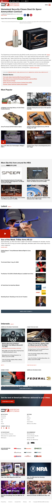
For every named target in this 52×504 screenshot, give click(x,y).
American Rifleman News (34, 370)
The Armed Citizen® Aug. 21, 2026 (10, 262)
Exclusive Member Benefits (32, 436)
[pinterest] (30, 14)
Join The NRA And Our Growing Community (35, 477)
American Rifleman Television (9, 327)
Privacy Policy (3, 501)
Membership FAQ (30, 437)
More (9, 206)
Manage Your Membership (32, 439)
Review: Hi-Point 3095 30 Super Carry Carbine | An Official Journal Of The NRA (13, 198)
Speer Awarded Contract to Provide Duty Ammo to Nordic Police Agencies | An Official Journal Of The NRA (12, 181)
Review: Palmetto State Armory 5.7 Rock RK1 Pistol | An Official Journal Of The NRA (38, 180)
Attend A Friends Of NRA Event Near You (38, 495)
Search (2, 423)
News (2, 15)
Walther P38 (39, 346)
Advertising (3, 416)
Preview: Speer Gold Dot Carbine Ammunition (15, 84)
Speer (48, 55)
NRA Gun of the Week (31, 423)
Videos (28, 420)
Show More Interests (33, 388)
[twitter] (27, 14)
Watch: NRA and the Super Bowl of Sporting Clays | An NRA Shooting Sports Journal (13, 351)
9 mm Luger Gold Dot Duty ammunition (25, 72)
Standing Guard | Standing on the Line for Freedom (14, 297)
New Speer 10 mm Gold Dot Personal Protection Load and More (20, 79)
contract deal (37, 72)
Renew (13, 1)
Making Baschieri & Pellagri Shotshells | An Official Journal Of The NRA (12, 345)
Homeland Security (12, 72)
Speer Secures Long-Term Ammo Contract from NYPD (17, 82)
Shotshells (13, 348)
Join (10, 1)
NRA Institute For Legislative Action (8, 436)
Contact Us (3, 418)
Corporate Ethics (18, 501)
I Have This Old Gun (32, 327)
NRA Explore (3, 437)
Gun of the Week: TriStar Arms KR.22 (16, 239)
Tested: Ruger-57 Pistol (9, 81)
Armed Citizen (5, 370)
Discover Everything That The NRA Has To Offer (12, 496)
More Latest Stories (31, 311)
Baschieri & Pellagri (6, 348)
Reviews (2, 247)
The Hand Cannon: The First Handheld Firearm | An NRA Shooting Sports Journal (38, 350)
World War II (45, 346)
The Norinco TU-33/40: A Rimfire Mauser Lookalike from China (17, 274)
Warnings (25, 501)
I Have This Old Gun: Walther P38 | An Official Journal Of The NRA (38, 344)
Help (2, 421)
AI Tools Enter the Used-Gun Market (10, 285)
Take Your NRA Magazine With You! (11, 477)
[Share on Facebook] (24, 14)
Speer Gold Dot (44, 72)
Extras (5, 15)
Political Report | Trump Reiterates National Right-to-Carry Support (16, 251)
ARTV (2, 365)
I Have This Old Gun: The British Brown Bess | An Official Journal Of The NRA (38, 358)
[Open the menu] (49, 4)
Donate (17, 1)
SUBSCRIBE (7, 401)
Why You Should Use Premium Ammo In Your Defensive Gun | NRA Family (38, 198)
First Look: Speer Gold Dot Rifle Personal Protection (16, 77)
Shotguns (19, 348)
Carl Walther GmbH (32, 346)
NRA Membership (30, 434)
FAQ (2, 420)
